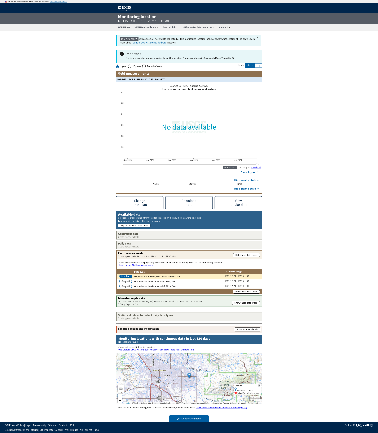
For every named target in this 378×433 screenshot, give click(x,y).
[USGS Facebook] (357, 426)
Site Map (52, 425)
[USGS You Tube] (368, 426)
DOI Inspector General (51, 430)
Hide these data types (246, 254)
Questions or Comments (189, 418)
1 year (123, 66)
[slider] (257, 164)
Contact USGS (66, 425)
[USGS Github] (361, 426)
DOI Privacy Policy (14, 425)
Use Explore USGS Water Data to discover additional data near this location (156, 349)
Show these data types (245, 302)
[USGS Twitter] (354, 426)
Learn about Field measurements (136, 265)
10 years (137, 66)
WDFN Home (124, 27)
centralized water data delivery (149, 42)
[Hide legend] (259, 385)
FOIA (96, 430)
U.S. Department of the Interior (21, 430)
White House (71, 430)
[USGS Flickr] (364, 426)
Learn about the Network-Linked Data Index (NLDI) (221, 407)
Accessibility (39, 425)
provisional (256, 167)
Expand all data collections (134, 225)
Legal (28, 425)
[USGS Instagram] (371, 426)
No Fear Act (86, 430)
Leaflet (127, 403)
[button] (189, 376)
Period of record (155, 66)
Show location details (247, 329)
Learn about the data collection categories (139, 221)
